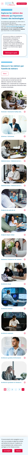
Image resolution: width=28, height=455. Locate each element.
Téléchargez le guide (11, 53)
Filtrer (5, 73)
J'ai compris (7, 451)
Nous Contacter (22, 3)
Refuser (18, 451)
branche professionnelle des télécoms (15, 26)
